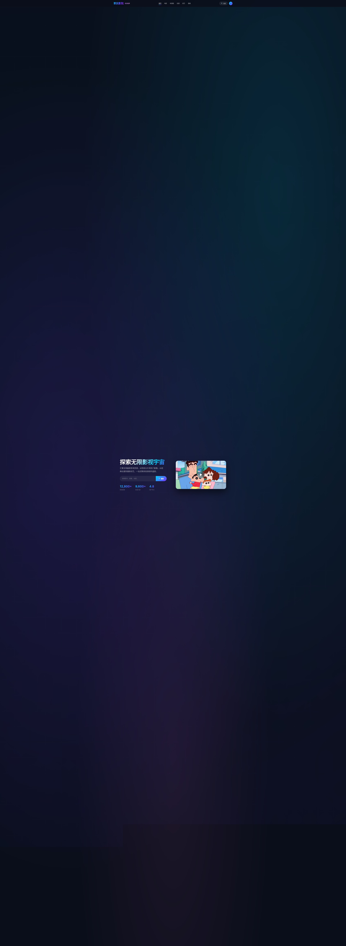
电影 (165, 3)
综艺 (183, 3)
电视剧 (172, 3)
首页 (160, 3)
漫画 (189, 3)
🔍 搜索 (161, 478)
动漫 (178, 3)
